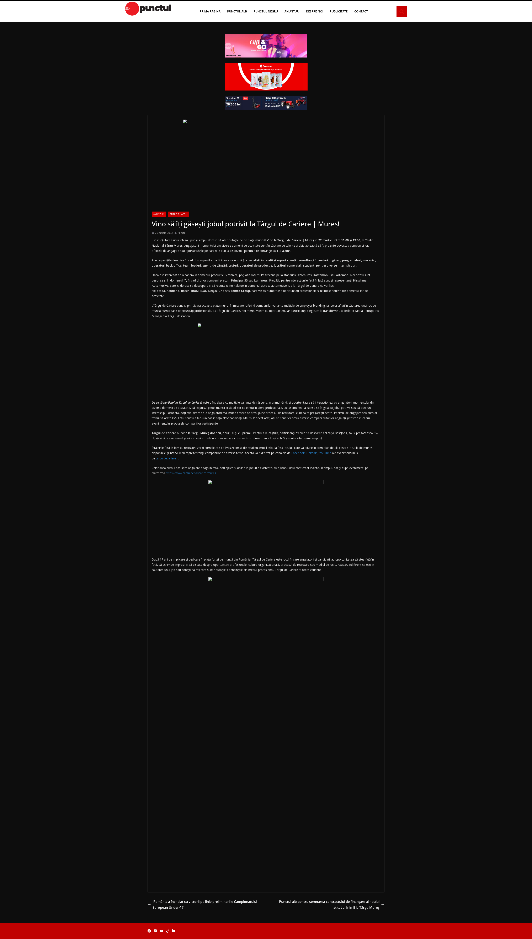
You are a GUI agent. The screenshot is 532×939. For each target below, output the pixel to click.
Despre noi (314, 11)
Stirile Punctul (178, 214)
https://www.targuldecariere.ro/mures (191, 473)
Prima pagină (210, 11)
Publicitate (339, 11)
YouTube (325, 453)
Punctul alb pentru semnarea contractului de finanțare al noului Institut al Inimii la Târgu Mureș (329, 904)
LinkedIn (312, 453)
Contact (361, 11)
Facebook (298, 453)
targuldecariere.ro (168, 458)
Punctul (182, 233)
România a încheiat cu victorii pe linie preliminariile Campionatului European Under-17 (205, 904)
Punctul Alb (237, 11)
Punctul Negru (266, 11)
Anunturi (291, 11)
